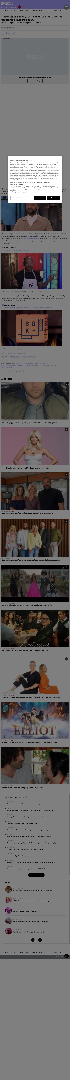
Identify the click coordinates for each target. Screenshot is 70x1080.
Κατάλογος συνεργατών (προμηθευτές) (19, 192)
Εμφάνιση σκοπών (16, 197)
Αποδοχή (53, 197)
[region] (35, 179)
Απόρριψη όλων (40, 197)
